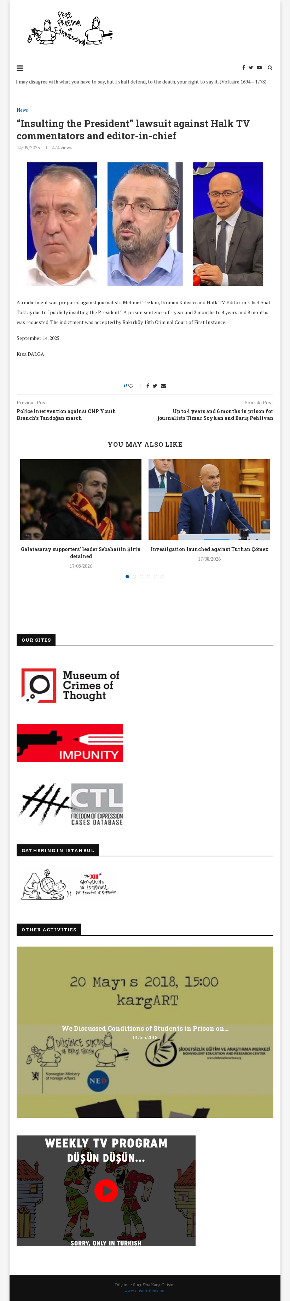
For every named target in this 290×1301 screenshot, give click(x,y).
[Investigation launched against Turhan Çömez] (209, 499)
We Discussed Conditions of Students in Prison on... (145, 1028)
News (22, 110)
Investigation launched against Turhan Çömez (209, 549)
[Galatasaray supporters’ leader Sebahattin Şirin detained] (80, 499)
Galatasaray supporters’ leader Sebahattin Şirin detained (81, 553)
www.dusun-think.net (145, 1290)
